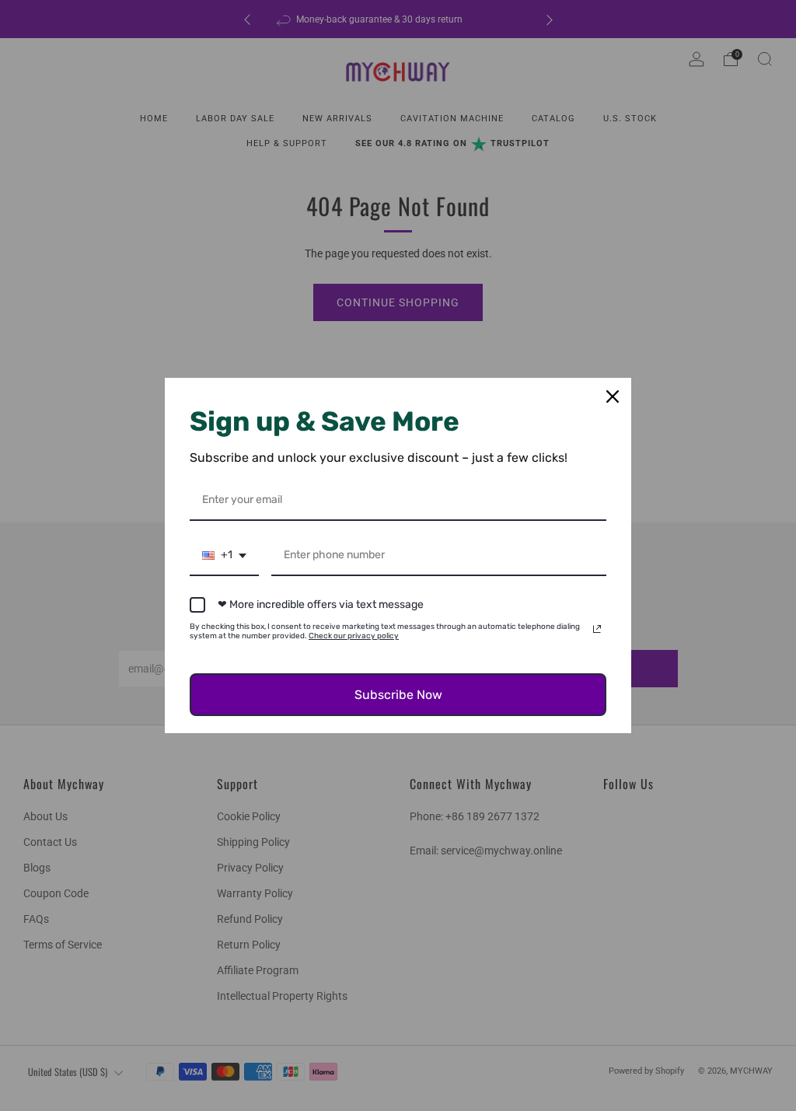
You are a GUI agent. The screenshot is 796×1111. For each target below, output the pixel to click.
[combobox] (224, 556)
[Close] (612, 396)
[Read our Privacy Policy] (597, 629)
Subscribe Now (398, 694)
